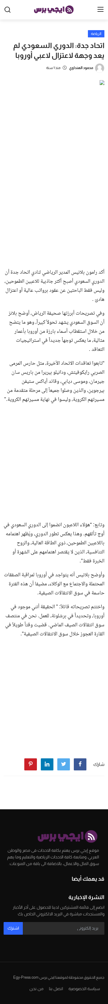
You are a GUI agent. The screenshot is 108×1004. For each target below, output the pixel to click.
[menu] (100, 9)
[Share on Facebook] (80, 764)
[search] (7, 9)
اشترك (13, 928)
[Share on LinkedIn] (47, 764)
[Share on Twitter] (63, 764)
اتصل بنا (56, 988)
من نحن (36, 988)
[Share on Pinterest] (30, 764)
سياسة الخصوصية (84, 988)
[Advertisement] (54, 206)
